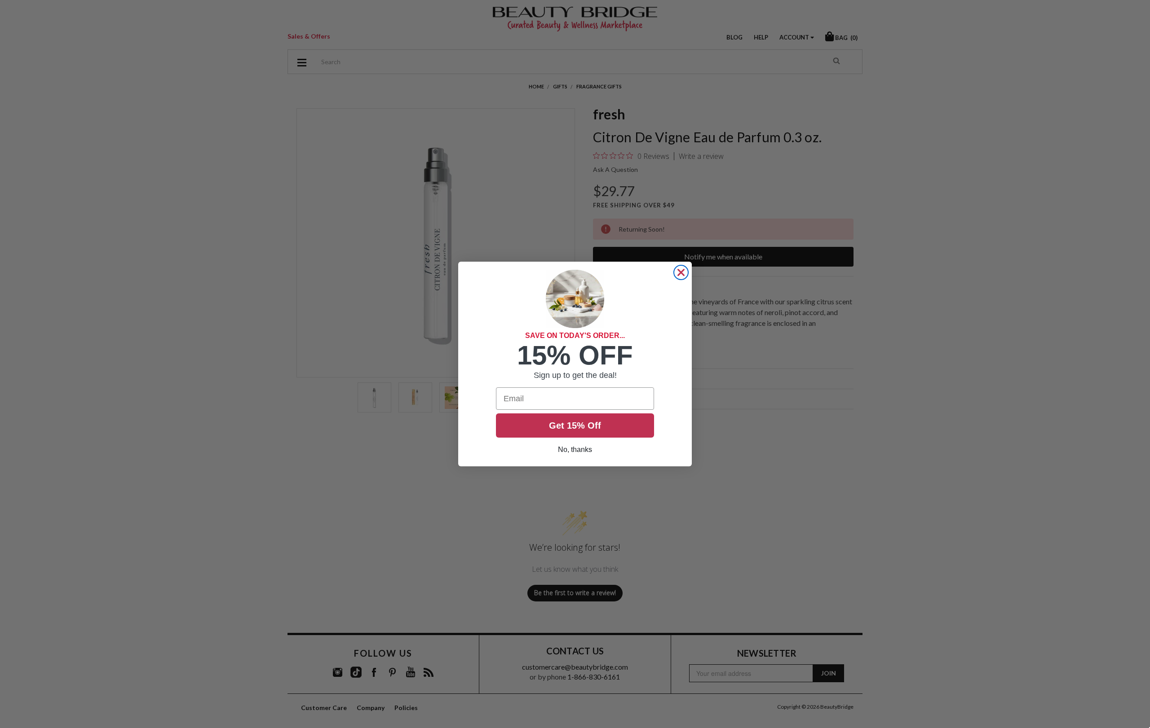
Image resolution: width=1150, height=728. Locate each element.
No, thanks (575, 449)
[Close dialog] (681, 272)
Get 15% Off (575, 425)
